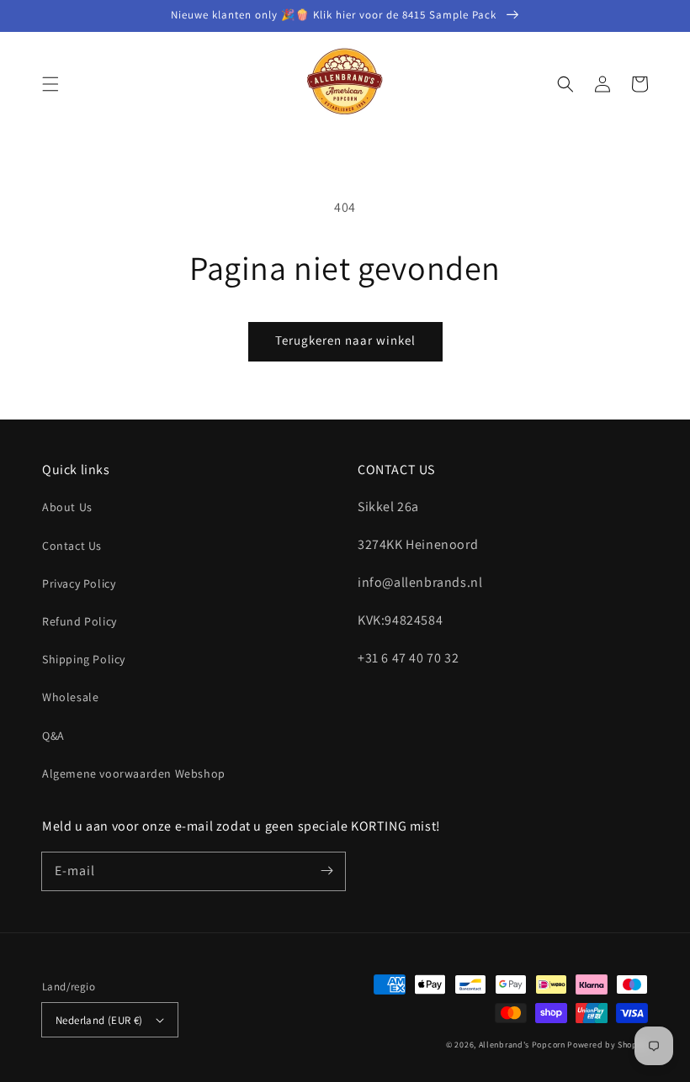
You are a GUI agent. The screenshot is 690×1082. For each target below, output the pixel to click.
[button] (50, 84)
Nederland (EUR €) (99, 1020)
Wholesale (70, 697)
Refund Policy (79, 621)
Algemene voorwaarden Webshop (134, 773)
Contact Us (72, 545)
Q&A (53, 735)
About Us (67, 507)
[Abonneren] (326, 870)
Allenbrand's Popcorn (522, 1044)
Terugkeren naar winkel (345, 340)
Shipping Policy (83, 659)
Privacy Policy (78, 583)
